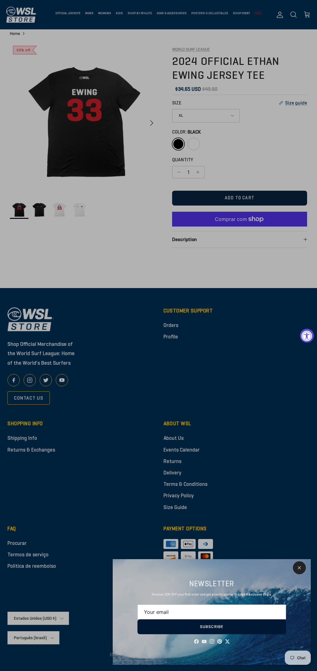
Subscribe (212, 626)
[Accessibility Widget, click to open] (307, 335)
